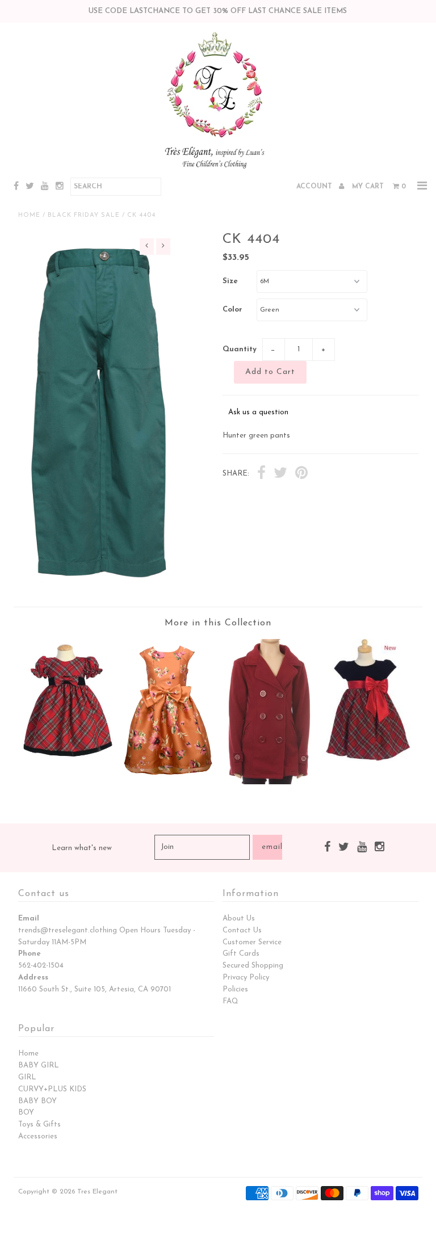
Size (230, 281)
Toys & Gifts (39, 1124)
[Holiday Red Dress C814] (68, 759)
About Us (239, 918)
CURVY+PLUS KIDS (52, 1089)
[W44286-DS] (168, 781)
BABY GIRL (38, 1065)
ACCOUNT (315, 186)
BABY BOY (37, 1101)
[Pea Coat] (268, 782)
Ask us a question (258, 412)
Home (29, 215)
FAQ (230, 1001)
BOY (26, 1112)
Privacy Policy (246, 977)
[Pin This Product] (301, 474)
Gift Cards (241, 953)
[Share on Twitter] (280, 474)
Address (33, 977)
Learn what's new (82, 848)
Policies (235, 989)
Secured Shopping (253, 965)
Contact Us (242, 930)
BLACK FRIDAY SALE (84, 215)
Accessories (37, 1136)
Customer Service (252, 942)
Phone (29, 953)
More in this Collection (218, 623)
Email (28, 918)
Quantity (240, 349)
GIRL (27, 1077)
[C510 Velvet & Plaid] (368, 759)
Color (232, 309)
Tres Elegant (97, 1191)
